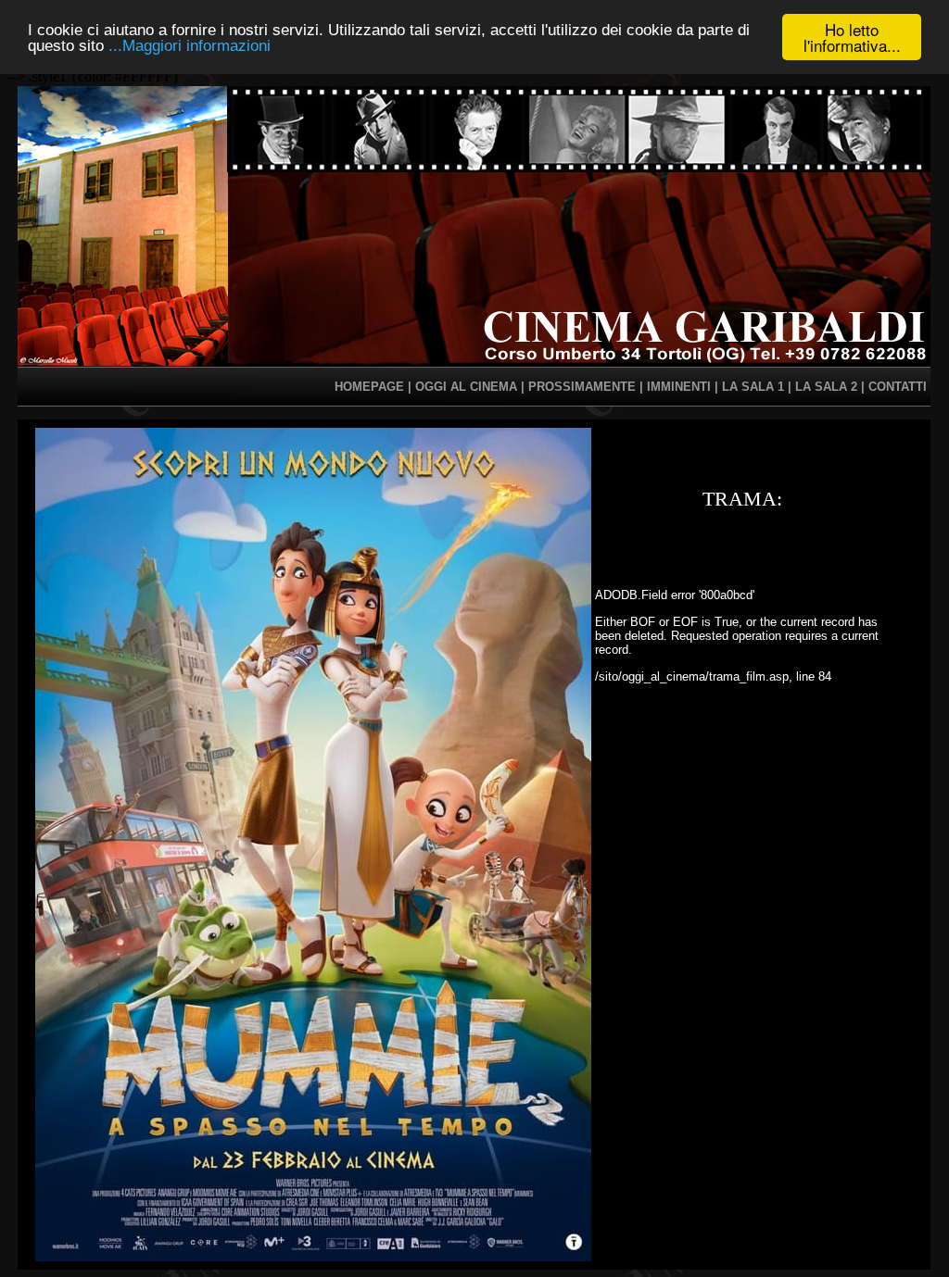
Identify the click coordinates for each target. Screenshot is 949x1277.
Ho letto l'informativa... (852, 37)
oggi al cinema (466, 387)
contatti (897, 387)
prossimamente (582, 387)
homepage (369, 387)
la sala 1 (753, 387)
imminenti (679, 387)
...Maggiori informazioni (189, 46)
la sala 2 (826, 387)
